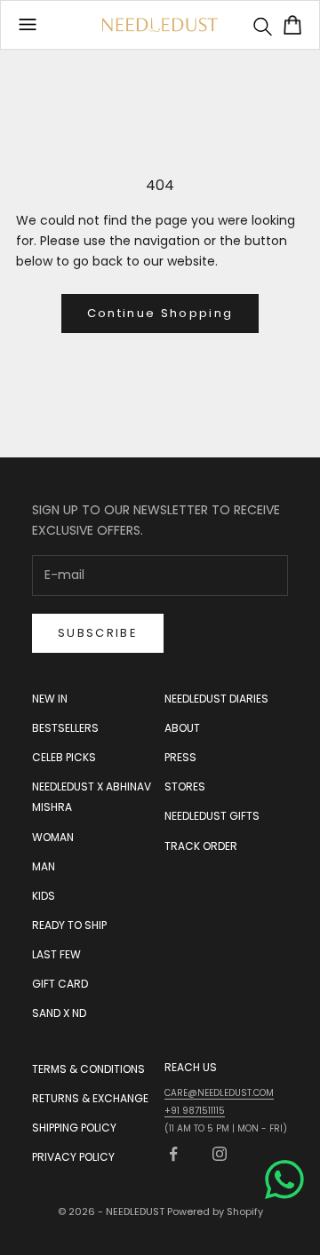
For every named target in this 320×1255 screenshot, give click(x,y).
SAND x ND (59, 1013)
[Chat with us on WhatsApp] (284, 1179)
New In (50, 698)
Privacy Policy (73, 1156)
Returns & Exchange (90, 1098)
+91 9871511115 (194, 1110)
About (182, 727)
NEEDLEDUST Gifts (212, 815)
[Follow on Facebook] (173, 1154)
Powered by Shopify (215, 1211)
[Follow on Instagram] (219, 1154)
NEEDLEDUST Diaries (216, 698)
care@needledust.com (219, 1093)
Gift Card (60, 983)
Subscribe (98, 632)
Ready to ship (69, 925)
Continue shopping (160, 313)
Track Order (200, 846)
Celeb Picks (64, 757)
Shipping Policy (74, 1127)
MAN (43, 866)
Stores (184, 786)
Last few (56, 954)
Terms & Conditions (88, 1068)
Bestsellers (65, 727)
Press (180, 757)
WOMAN (53, 837)
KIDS (43, 895)
